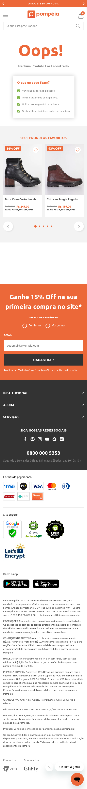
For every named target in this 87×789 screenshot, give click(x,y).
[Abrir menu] (5, 16)
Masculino (58, 325)
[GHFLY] (31, 769)
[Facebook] (25, 439)
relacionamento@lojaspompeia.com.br (59, 615)
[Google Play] (18, 584)
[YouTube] (47, 439)
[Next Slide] (83, 3)
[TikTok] (54, 439)
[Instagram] (40, 439)
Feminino (35, 325)
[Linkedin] (62, 439)
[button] (35, 226)
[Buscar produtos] (77, 25)
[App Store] (46, 584)
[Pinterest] (33, 439)
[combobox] (43, 26)
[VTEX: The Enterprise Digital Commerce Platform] (10, 769)
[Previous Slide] (3, 3)
